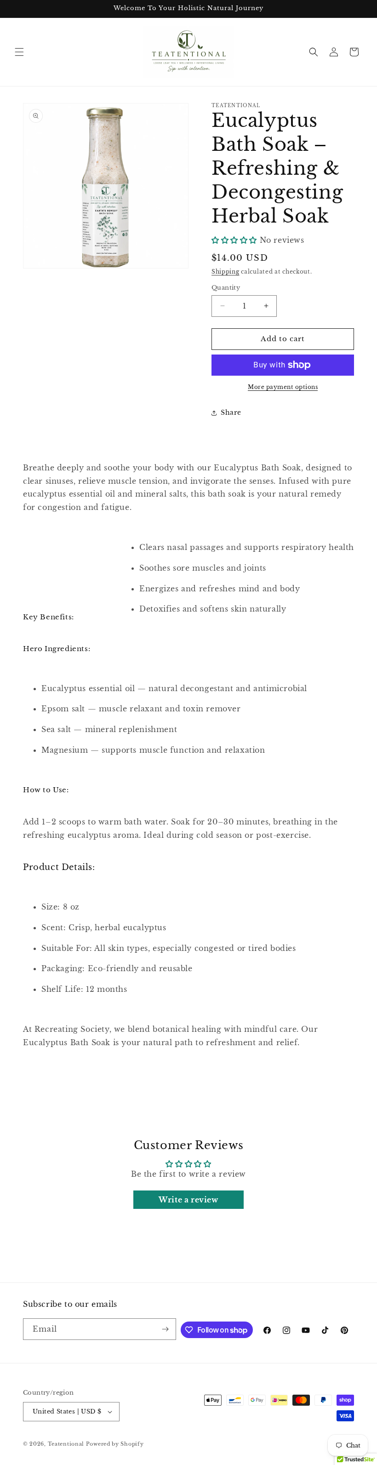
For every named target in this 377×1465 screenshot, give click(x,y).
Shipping (225, 271)
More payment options (283, 386)
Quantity (225, 288)
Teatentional (66, 1444)
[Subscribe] (165, 1329)
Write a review (188, 1199)
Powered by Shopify (115, 1444)
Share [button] (231, 412)
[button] (19, 52)
